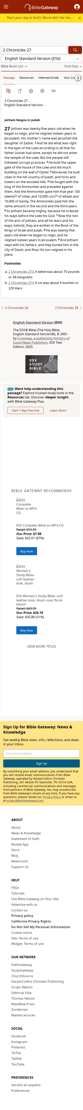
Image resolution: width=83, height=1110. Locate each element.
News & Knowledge (26, 833)
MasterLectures (23, 1015)
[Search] (75, 50)
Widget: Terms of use (27, 943)
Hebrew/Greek (48, 77)
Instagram (19, 1042)
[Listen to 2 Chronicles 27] (53, 91)
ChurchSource (22, 976)
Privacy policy (22, 915)
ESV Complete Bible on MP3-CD (40, 525)
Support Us (20, 867)
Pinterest (18, 1047)
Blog (14, 855)
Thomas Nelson (23, 998)
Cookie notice (21, 932)
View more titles (41, 646)
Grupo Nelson (22, 987)
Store (15, 850)
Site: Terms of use (24, 938)
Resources (27, 77)
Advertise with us (24, 904)
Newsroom (19, 861)
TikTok (16, 1053)
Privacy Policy (52, 797)
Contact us (19, 910)
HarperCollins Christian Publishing (37, 981)
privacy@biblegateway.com (25, 800)
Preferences (20, 1090)
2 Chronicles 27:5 (21, 271)
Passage (9, 77)
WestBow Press (23, 1004)
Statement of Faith (25, 839)
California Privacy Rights (31, 921)
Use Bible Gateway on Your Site (35, 899)
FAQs (15, 887)
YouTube (17, 1064)
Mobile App (20, 844)
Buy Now (26, 551)
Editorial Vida (21, 993)
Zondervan (19, 1009)
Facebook (18, 1036)
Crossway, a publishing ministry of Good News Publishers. (41, 340)
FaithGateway (21, 964)
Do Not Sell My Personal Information (40, 927)
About (16, 827)
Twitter (16, 1058)
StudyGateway (22, 970)
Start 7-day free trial (25, 410)
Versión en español (25, 1085)
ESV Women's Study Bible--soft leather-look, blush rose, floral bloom (39, 600)
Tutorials (18, 893)
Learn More (58, 410)
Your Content (73, 77)
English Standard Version (33, 322)
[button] (77, 7)
